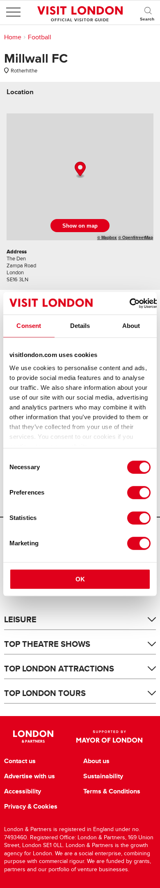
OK (80, 579)
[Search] (147, 12)
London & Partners (33, 736)
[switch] (139, 492)
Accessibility (22, 791)
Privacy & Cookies (30, 806)
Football (39, 37)
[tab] (20, 91)
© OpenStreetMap (135, 237)
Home (12, 37)
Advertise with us (29, 776)
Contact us (20, 761)
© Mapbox (107, 237)
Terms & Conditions (111, 791)
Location (20, 91)
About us (96, 761)
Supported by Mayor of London (109, 736)
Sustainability (103, 776)
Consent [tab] (28, 325)
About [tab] (131, 325)
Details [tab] (80, 325)
